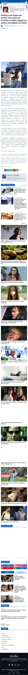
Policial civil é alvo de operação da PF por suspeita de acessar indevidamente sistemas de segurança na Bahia (14, 618)
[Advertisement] (14, 46)
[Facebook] (2, 28)
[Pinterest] (14, 170)
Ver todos (25, 184)
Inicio (9, 672)
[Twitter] (4, 28)
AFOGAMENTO (14, 641)
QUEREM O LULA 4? (5, 625)
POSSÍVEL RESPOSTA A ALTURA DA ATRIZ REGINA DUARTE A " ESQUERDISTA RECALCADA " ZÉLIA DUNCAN (20, 589)
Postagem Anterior (5, 558)
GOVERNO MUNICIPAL (7, 166)
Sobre (13, 672)
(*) (14, 631)
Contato (18, 672)
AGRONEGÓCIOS (14, 649)
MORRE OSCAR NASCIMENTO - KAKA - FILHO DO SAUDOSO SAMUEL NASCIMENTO (19, 599)
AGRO (14, 647)
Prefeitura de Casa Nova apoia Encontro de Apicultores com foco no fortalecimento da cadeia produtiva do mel (20, 217)
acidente (14, 633)
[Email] (17, 170)
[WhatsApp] (6, 28)
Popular (7, 572)
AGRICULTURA (14, 643)
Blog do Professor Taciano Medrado (16, 669)
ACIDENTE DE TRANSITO (14, 637)
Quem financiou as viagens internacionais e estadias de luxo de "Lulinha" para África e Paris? (13, 610)
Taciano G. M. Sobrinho (13, 175)
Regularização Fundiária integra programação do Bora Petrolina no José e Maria (20, 191)
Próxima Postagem (22, 558)
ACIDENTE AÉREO (14, 635)
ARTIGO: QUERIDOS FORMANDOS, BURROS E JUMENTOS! (20, 578)
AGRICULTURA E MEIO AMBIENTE (14, 645)
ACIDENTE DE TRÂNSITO (14, 639)
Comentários (21, 572)
